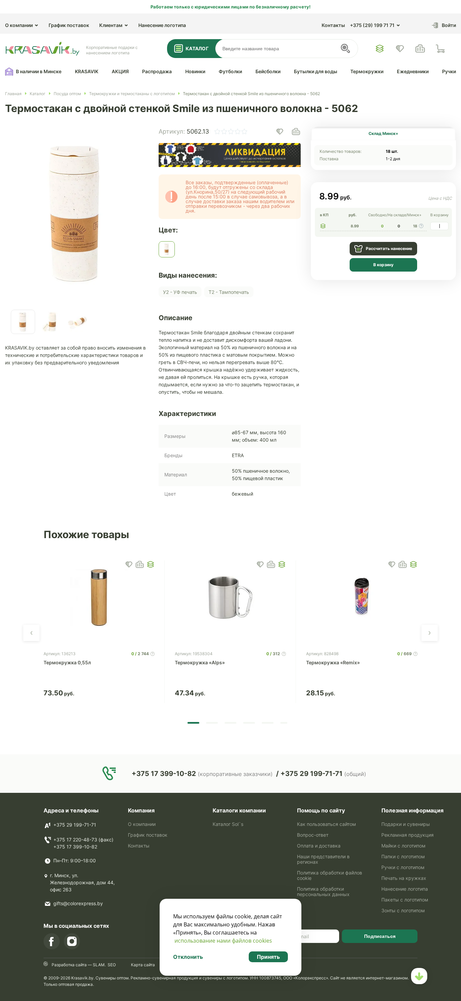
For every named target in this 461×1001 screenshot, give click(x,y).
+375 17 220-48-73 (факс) (83, 839)
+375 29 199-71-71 (74, 825)
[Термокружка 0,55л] (99, 597)
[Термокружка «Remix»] (361, 597)
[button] (279, 131)
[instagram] (72, 941)
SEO (112, 964)
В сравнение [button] (140, 564)
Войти (449, 25)
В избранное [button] (129, 564)
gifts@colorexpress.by (78, 903)
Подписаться (380, 936)
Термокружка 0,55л (67, 662)
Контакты (333, 25)
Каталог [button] (197, 48)
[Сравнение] (420, 48)
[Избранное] (379, 48)
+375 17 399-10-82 (75, 847)
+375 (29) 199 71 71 (372, 25)
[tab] (383, 133)
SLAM (98, 964)
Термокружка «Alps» (200, 662)
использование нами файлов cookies (223, 940)
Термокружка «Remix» (333, 662)
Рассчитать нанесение (389, 248)
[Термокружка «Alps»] (230, 597)
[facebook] (52, 941)
